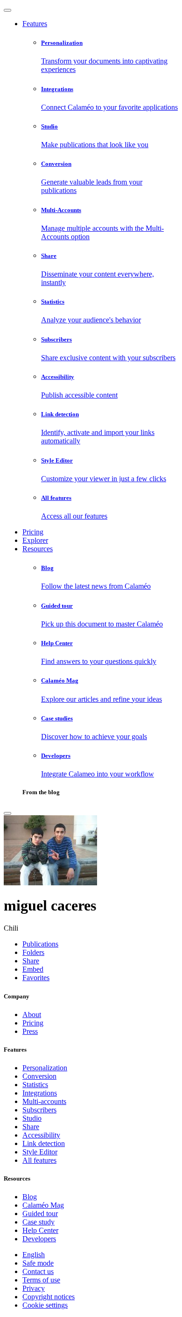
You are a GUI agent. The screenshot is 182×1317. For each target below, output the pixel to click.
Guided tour (40, 1213)
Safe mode (38, 1263)
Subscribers (39, 1110)
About (31, 1014)
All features (39, 1160)
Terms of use (41, 1280)
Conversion (39, 1076)
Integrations (39, 1093)
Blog (29, 1197)
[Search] (7, 813)
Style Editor (39, 1152)
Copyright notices (48, 1297)
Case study (38, 1222)
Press (30, 1031)
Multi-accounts (44, 1101)
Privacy (33, 1288)
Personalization (44, 1068)
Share (30, 1127)
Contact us (38, 1271)
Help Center (40, 1230)
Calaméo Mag (43, 1205)
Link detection (43, 1143)
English (33, 1255)
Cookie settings (45, 1305)
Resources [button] (37, 549)
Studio (32, 1118)
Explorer (35, 540)
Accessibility (41, 1135)
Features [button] (34, 24)
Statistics (35, 1085)
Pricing (32, 532)
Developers (39, 1239)
